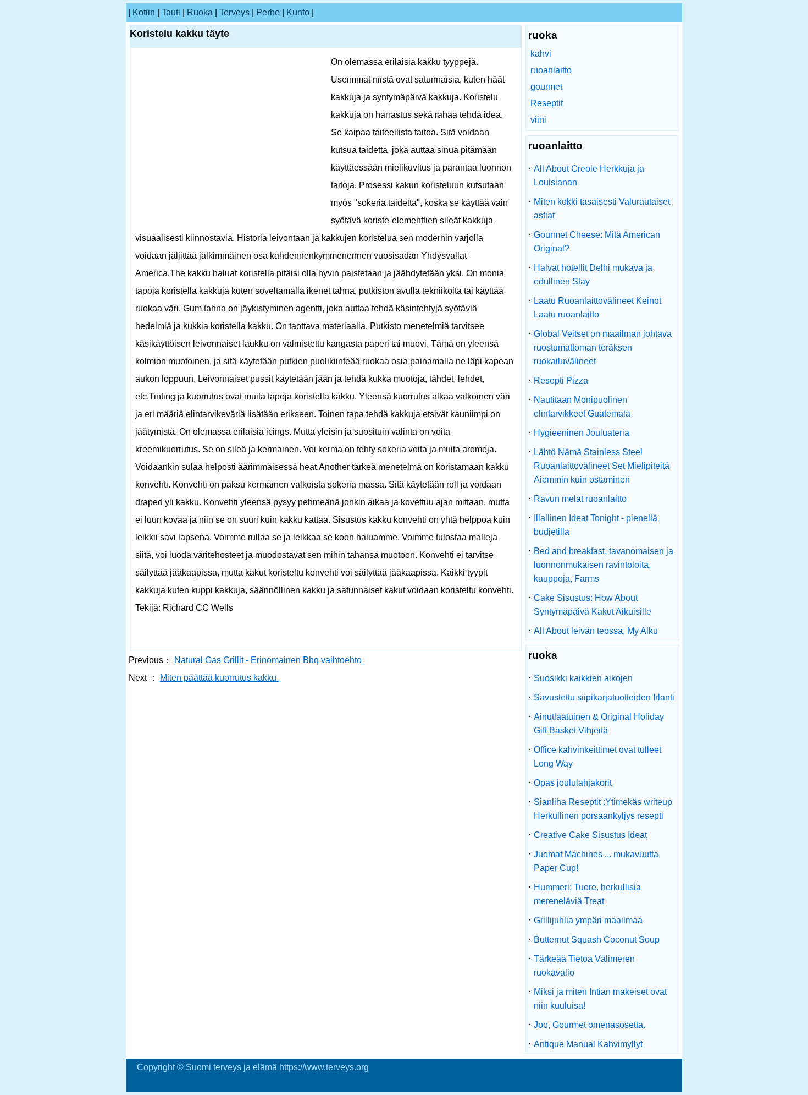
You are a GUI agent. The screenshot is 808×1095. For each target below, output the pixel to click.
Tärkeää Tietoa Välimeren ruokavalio (584, 965)
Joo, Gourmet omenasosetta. (589, 1025)
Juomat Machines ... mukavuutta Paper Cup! (596, 861)
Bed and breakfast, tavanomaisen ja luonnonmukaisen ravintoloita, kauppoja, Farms (603, 564)
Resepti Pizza (561, 380)
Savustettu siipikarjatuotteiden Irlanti (604, 697)
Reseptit (546, 103)
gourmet (546, 86)
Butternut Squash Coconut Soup (597, 939)
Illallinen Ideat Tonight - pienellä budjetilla (595, 524)
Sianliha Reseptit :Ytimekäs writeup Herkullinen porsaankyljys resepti (603, 808)
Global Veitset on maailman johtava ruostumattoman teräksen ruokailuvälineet (603, 347)
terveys (234, 12)
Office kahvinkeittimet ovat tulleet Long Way (597, 756)
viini (538, 119)
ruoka (200, 12)
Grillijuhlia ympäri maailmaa (588, 920)
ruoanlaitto (551, 70)
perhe (268, 12)
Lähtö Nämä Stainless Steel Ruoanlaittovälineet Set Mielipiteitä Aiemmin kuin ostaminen (601, 465)
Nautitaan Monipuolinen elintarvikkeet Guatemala (582, 406)
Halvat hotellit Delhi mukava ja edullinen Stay (593, 274)
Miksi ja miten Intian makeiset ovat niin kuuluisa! (600, 998)
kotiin (143, 12)
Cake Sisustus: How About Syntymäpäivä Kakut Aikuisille (592, 604)
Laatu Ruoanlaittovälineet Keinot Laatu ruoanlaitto (597, 307)
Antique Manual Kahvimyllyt (588, 1044)
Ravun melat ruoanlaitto (580, 498)
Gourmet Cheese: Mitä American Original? (597, 241)
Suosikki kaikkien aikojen (583, 678)
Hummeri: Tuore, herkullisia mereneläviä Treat (587, 894)
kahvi (540, 53)
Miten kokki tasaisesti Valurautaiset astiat (602, 208)
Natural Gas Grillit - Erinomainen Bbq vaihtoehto (269, 660)
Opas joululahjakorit (573, 782)
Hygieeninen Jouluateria (581, 432)
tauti (171, 12)
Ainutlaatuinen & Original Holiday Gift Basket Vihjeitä (599, 723)
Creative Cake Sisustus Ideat (590, 835)
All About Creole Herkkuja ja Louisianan (589, 175)
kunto (297, 12)
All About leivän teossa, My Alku (596, 631)
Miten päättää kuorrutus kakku (219, 677)
